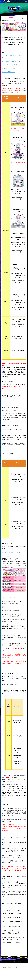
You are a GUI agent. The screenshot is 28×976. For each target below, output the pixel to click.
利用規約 (4, 967)
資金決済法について (8, 969)
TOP (1, 961)
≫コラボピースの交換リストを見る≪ (11, 552)
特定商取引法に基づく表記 (18, 969)
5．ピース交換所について (8, 72)
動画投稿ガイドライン (12, 967)
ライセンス (12, 970)
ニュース (5, 961)
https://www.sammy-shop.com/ (10, 884)
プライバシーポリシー (21, 967)
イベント (10, 961)
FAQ (17, 970)
